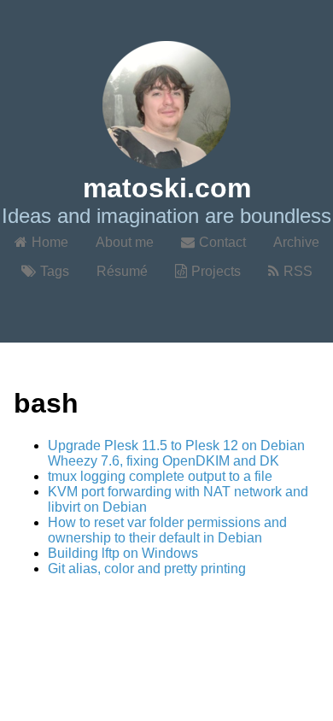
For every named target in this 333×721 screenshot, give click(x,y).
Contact (222, 242)
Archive (296, 242)
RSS (298, 271)
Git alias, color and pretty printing (147, 568)
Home (50, 242)
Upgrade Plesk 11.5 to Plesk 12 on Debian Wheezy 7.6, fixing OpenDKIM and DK (176, 453)
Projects (216, 271)
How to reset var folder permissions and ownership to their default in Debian (167, 530)
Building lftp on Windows (123, 553)
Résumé (122, 271)
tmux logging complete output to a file (160, 476)
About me (125, 242)
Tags (54, 271)
